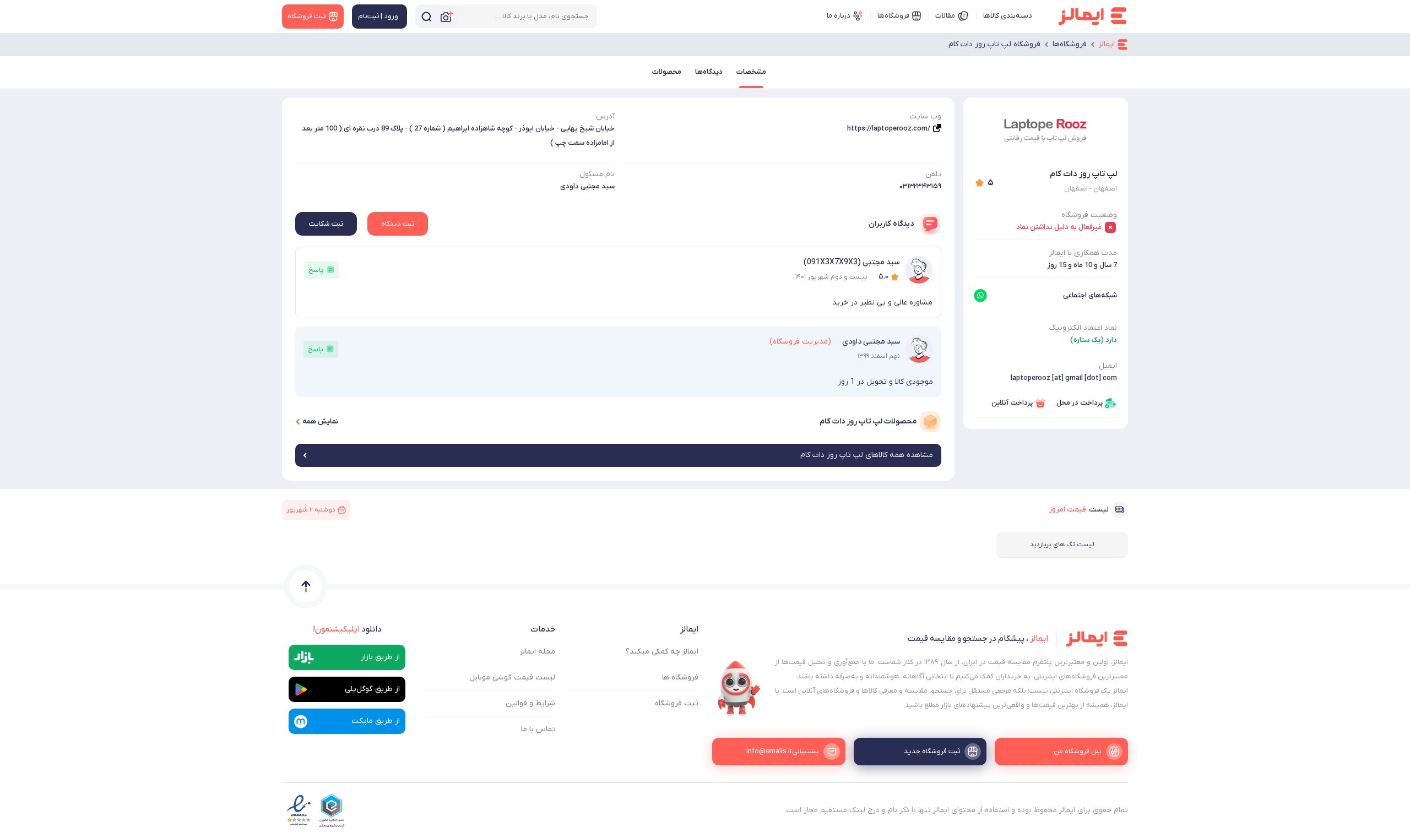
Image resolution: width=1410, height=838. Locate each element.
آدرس (605, 116)
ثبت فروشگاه (676, 703)
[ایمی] (739, 688)
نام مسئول (597, 174)
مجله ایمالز (537, 651)
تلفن (933, 174)
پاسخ (316, 270)
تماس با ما (538, 729)
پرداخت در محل (1079, 402)
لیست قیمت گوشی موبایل (512, 677)
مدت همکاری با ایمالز (1083, 253)
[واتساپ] (980, 295)
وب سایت (925, 116)
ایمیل (1108, 366)
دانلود (347, 629)
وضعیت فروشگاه (1089, 215)
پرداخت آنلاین (1012, 402)
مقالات (945, 15)
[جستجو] (426, 16)
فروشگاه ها (680, 677)
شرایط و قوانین (530, 703)
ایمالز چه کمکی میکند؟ (662, 651)
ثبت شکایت (326, 223)
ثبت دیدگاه (397, 223)
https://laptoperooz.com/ (888, 128)
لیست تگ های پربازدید (1062, 544)
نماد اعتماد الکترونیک (1083, 328)
